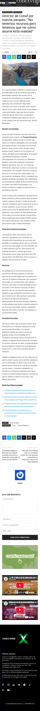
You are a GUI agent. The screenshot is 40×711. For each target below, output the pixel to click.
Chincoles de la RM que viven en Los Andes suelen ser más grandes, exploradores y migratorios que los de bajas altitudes (29, 456)
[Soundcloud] (19, 685)
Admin (7, 52)
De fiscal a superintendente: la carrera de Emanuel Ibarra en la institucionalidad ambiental (19, 671)
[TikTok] (30, 685)
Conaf (13, 425)
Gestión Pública (18, 12)
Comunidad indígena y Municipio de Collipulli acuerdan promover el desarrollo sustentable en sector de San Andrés (11, 455)
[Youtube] (8, 690)
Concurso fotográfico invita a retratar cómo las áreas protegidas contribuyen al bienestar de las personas (19, 658)
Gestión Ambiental (13, 9)
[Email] (24, 57)
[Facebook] (4, 57)
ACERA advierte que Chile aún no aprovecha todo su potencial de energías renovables (19, 676)
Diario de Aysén (14, 423)
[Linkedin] (19, 57)
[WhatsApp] (14, 57)
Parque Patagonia (23, 425)
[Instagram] (8, 685)
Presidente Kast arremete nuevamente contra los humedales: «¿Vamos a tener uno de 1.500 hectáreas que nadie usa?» (19, 665)
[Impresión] (29, 57)
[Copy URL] (34, 57)
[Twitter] (9, 57)
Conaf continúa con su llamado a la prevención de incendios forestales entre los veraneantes (20, 413)
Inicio (3, 9)
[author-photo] (20, 480)
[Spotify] (24, 685)
